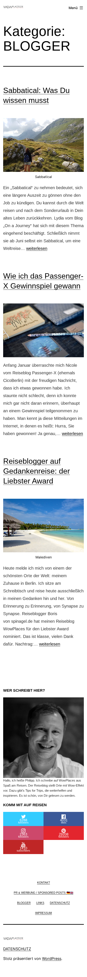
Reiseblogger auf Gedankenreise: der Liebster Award (36, 471)
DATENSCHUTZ (17, 949)
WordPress (51, 958)
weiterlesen (36, 248)
